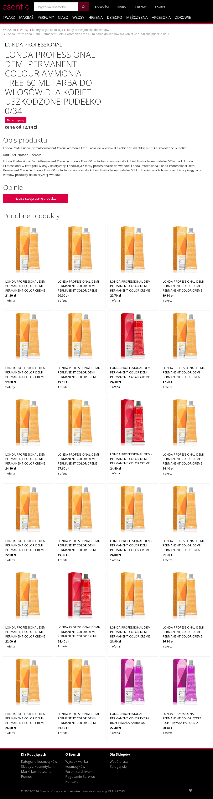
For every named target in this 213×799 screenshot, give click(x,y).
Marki (121, 7)
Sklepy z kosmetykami (38, 766)
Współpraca (119, 761)
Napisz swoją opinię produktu (36, 198)
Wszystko (9, 30)
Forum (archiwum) (79, 771)
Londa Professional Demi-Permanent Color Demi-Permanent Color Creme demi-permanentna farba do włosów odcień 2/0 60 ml (80, 290)
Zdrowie (183, 17)
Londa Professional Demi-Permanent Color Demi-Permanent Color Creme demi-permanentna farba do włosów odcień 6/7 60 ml (132, 550)
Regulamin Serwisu (80, 776)
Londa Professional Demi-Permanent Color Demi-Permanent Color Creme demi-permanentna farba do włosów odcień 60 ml (79, 723)
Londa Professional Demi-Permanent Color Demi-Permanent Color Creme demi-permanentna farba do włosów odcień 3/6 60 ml (185, 377)
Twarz (9, 17)
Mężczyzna (137, 17)
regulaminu (117, 791)
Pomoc (26, 776)
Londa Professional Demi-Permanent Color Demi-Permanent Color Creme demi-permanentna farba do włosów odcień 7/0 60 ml (28, 377)
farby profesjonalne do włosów (88, 30)
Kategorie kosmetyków (39, 761)
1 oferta (10, 300)
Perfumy (46, 17)
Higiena (95, 17)
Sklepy (160, 7)
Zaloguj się (118, 766)
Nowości (102, 7)
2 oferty (62, 300)
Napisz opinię (15, 120)
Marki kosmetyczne (36, 771)
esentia (16, 6)
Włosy (78, 17)
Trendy (141, 7)
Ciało (63, 17)
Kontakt (71, 781)
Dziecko (114, 17)
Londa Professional (33, 44)
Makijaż (26, 17)
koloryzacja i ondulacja (47, 30)
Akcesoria (161, 17)
